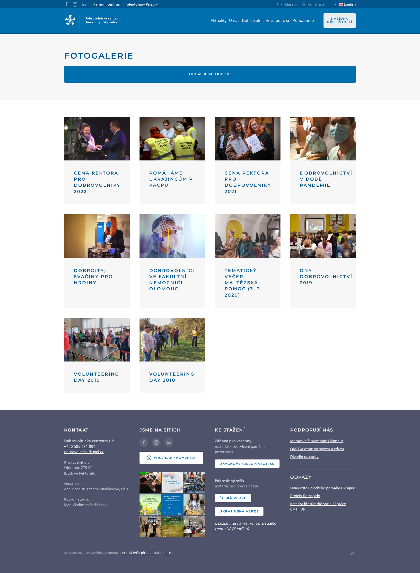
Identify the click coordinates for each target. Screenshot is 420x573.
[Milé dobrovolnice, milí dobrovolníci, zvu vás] (172, 482)
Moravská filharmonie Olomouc (316, 440)
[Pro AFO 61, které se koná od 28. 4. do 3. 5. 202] (194, 482)
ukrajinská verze (239, 511)
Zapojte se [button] (280, 20)
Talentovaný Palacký (141, 4)
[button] (352, 553)
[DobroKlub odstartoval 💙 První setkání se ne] (194, 527)
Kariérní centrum (107, 4)
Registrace (315, 4)
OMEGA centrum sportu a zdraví (317, 448)
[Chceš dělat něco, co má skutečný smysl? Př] (172, 504)
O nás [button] (234, 20)
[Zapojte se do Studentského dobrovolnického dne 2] (150, 504)
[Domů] (93, 20)
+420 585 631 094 (80, 446)
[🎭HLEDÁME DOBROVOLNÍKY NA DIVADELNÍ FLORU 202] (150, 482)
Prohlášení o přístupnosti (140, 552)
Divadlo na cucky (304, 456)
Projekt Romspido (305, 495)
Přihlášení (288, 4)
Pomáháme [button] (303, 20)
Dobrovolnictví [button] (255, 20)
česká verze (233, 498)
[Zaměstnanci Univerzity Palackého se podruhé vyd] (194, 504)
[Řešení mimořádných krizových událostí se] (150, 527)
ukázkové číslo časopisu (247, 464)
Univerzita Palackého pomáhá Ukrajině (322, 487)
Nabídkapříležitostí (339, 20)
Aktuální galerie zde (210, 74)
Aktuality (219, 20)
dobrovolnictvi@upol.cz (84, 451)
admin (166, 552)
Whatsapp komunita (175, 457)
